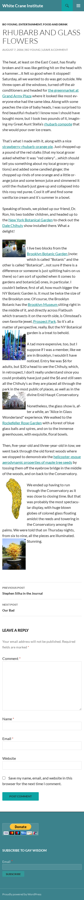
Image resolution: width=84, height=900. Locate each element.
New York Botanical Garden (30, 220)
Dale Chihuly (12, 225)
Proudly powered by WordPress (21, 894)
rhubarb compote (58, 124)
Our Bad (10, 607)
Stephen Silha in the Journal (22, 590)
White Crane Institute (22, 5)
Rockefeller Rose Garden (22, 423)
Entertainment (30, 24)
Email (7, 738)
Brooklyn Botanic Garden (47, 253)
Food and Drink (55, 24)
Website (9, 758)
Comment (11, 658)
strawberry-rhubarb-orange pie (27, 146)
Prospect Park (44, 321)
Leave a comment (55, 49)
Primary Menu (78, 5)
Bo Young (10, 24)
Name (8, 719)
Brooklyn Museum (43, 304)
